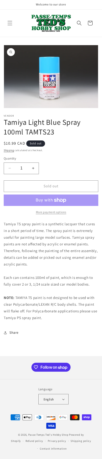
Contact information (53, 448)
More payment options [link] (51, 212)
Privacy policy (57, 441)
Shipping (9, 150)
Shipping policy (81, 441)
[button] (9, 23)
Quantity (10, 158)
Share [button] (14, 332)
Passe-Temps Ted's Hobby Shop (48, 434)
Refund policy (34, 441)
